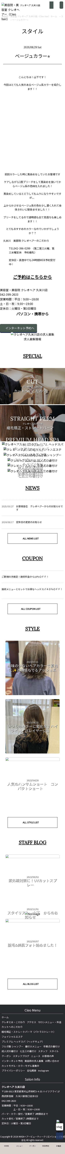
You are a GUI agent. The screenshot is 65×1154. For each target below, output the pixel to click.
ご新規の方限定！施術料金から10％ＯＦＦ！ (25, 576)
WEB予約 (45, 1146)
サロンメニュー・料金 (49, 1022)
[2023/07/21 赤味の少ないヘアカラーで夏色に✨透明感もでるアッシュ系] (32, 694)
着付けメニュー (33, 1046)
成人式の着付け (10, 1051)
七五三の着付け (28, 1051)
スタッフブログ (21, 1056)
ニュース (35, 1056)
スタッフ (42, 1051)
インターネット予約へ (19, 328)
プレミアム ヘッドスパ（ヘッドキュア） (23, 1041)
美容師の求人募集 (34, 1061)
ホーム (5, 1017)
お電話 (58, 1146)
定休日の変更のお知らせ (29, 522)
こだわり (44, 240)
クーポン (6, 1056)
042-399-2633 (9, 1101)
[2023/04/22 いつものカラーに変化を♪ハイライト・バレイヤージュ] (32, 752)
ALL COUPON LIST (30, 608)
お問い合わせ (52, 1061)
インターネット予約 (12, 1061)
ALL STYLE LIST (31, 822)
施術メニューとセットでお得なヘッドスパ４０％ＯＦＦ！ (32, 589)
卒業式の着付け (51, 1046)
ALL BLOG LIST (31, 984)
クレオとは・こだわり (13, 1022)
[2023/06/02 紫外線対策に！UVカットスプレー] (32, 857)
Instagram (43, 1070)
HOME (6, 1146)
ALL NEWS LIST (31, 538)
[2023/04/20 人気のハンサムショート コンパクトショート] (32, 759)
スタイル (54, 1051)
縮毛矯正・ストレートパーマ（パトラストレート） (29, 1031)
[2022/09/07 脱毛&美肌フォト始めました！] (32, 921)
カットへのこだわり (12, 1027)
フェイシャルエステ (12, 1036)
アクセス (31, 1022)
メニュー (19, 1146)
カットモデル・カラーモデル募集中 (20, 1066)
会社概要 (31, 1070)
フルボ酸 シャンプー (12, 1046)
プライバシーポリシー (13, 1070)
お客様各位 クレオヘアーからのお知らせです (39, 508)
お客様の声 (48, 1056)
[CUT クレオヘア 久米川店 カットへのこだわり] (32, 402)
